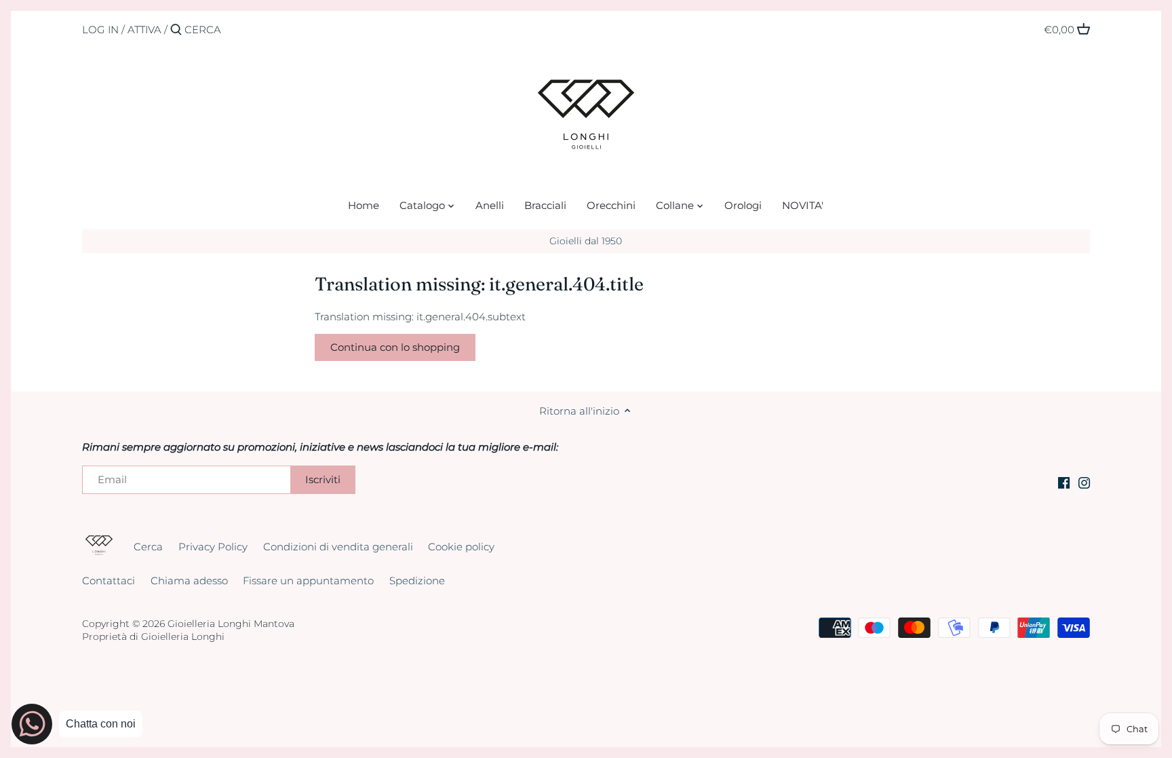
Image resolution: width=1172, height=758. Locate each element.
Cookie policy (461, 546)
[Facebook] (1064, 481)
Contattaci (108, 580)
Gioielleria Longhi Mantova (231, 623)
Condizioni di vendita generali (338, 546)
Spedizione (417, 580)
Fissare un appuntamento (308, 580)
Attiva (144, 29)
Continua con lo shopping (395, 347)
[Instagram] (1084, 481)
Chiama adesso (189, 580)
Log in (100, 29)
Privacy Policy (213, 546)
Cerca (148, 546)
